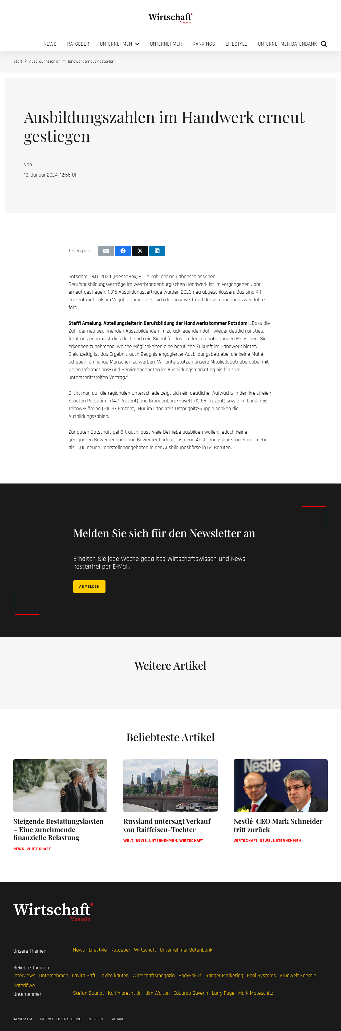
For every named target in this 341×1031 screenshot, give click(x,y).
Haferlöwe (24, 985)
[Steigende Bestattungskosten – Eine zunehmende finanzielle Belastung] (60, 810)
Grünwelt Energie (298, 975)
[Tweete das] (140, 251)
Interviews (24, 975)
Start (17, 61)
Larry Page (223, 993)
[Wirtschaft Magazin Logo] (170, 18)
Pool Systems (261, 975)
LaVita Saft (84, 975)
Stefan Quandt (88, 993)
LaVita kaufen (114, 975)
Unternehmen (53, 975)
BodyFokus (190, 975)
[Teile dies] (123, 251)
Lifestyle (98, 949)
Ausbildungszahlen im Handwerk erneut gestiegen (71, 61)
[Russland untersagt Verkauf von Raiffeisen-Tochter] (170, 810)
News (79, 949)
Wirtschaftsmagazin (153, 975)
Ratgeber (120, 949)
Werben (96, 1019)
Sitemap (117, 1019)
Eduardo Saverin (190, 993)
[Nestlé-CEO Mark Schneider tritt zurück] (281, 810)
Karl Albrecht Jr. (125, 993)
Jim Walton (157, 993)
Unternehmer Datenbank (186, 949)
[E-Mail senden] (106, 251)
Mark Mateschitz (255, 993)
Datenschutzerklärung (60, 1019)
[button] (324, 44)
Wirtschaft (145, 949)
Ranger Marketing (224, 975)
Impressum (22, 1019)
